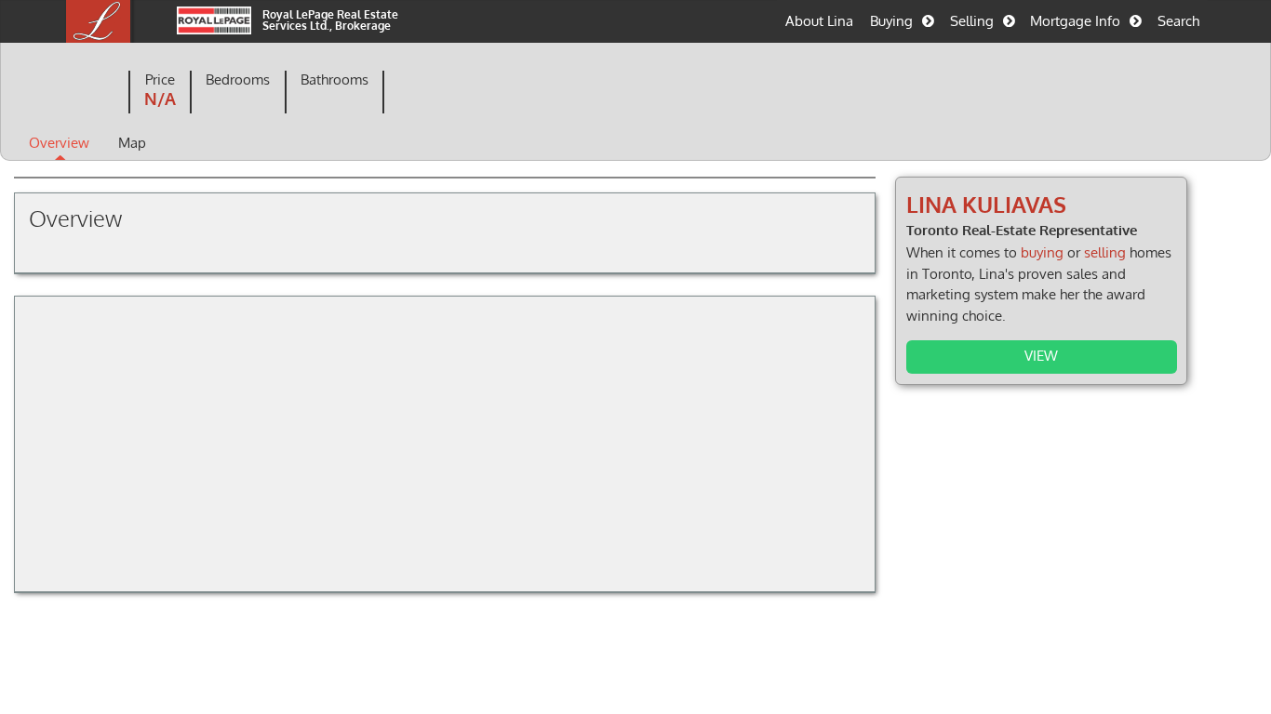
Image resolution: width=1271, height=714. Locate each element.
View (1041, 355)
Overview (59, 142)
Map (132, 142)
